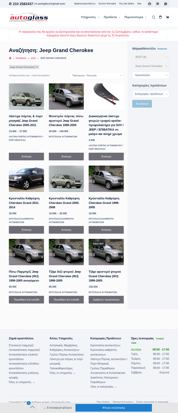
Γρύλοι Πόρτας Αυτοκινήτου (67, 354)
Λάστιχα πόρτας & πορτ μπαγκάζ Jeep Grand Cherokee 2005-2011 (26, 121)
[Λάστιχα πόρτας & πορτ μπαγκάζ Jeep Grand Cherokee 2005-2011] (26, 96)
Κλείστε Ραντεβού (107, 3)
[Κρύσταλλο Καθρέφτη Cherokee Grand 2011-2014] (26, 179)
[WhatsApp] (165, 3)
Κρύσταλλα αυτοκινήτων (63, 136)
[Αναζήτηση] (153, 17)
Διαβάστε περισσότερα (106, 299)
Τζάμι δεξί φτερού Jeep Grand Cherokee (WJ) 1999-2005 (65, 276)
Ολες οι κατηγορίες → (103, 386)
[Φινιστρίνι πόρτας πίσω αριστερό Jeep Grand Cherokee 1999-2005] (66, 96)
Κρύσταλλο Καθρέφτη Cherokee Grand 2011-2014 (24, 203)
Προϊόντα (110, 17)
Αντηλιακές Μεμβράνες (64, 345)
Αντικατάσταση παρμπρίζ (24, 349)
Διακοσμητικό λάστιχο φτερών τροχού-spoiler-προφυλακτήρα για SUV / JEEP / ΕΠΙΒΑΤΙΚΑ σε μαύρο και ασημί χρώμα (106, 125)
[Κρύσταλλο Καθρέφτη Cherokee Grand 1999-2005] (106, 179)
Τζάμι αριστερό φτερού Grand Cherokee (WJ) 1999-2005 (105, 276)
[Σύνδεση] (160, 17)
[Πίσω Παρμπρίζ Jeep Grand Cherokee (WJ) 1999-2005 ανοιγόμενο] (26, 252)
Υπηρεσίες (88, 17)
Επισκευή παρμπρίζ (21, 345)
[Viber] (157, 3)
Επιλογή (26, 156)
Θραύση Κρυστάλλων (84, 3)
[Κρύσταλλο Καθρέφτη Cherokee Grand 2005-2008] (66, 179)
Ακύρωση (162, 49)
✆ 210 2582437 (21, 4)
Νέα (139, 3)
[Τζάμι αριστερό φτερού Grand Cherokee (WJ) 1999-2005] (106, 252)
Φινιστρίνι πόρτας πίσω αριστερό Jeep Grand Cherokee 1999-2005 (66, 121)
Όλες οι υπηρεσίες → (22, 382)
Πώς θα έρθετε (126, 3)
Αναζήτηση (142, 103)
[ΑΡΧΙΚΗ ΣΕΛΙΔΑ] (10, 58)
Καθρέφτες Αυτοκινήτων (64, 349)
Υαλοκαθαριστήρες (61, 368)
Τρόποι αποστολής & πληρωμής (152, 402)
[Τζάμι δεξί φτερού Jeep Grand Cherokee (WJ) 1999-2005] (66, 252)
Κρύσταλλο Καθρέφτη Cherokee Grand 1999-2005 (104, 203)
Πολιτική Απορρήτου (123, 402)
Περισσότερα (133, 17)
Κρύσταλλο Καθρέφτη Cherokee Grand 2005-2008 (64, 203)
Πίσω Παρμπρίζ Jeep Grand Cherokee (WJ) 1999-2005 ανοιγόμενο (24, 276)
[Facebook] (149, 3)
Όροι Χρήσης (103, 402)
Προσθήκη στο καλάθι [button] (26, 299)
